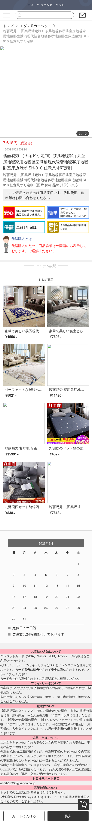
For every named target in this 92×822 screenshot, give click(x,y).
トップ (8, 25)
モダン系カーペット (35, 25)
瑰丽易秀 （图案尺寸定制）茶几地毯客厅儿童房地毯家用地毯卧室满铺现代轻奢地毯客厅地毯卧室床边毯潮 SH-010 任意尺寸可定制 (46, 35)
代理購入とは (21, 238)
